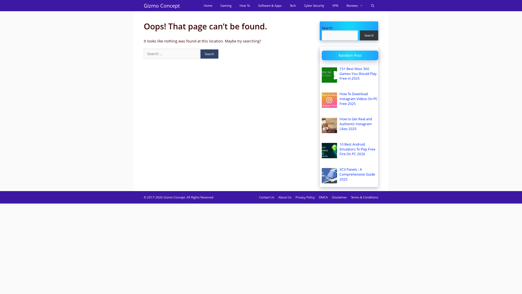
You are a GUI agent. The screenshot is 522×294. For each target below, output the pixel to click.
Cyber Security (314, 5)
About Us (284, 197)
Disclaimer (339, 197)
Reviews (352, 5)
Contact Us (266, 197)
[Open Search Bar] (372, 5)
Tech (293, 5)
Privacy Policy (305, 197)
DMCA (323, 197)
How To (245, 5)
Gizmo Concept (162, 5)
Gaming (225, 5)
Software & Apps (270, 5)
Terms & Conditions (364, 197)
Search (327, 28)
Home (208, 5)
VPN (335, 5)
